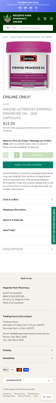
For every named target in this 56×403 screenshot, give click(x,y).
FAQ (35, 396)
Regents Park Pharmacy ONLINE (21, 389)
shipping (20, 128)
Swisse (6, 104)
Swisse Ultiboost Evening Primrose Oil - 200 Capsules (31, 37)
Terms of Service (24, 396)
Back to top (26, 278)
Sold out (37, 155)
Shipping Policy (9, 396)
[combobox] (28, 28)
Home (5, 37)
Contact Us (7, 394)
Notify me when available (28, 164)
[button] (45, 18)
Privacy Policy (19, 394)
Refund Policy (33, 394)
